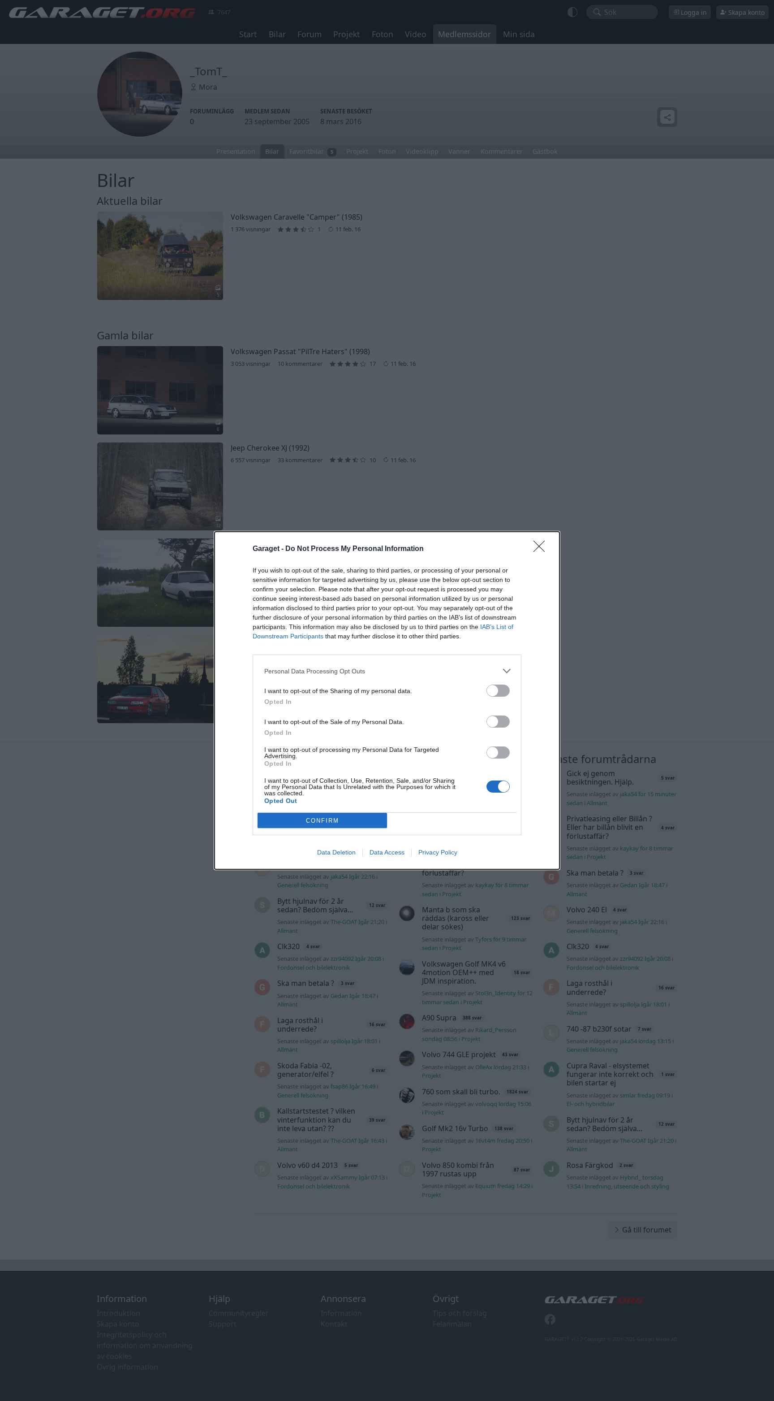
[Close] (541, 549)
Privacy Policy (437, 852)
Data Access (387, 852)
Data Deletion (336, 852)
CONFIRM (322, 820)
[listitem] (387, 671)
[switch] (498, 691)
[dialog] (387, 700)
